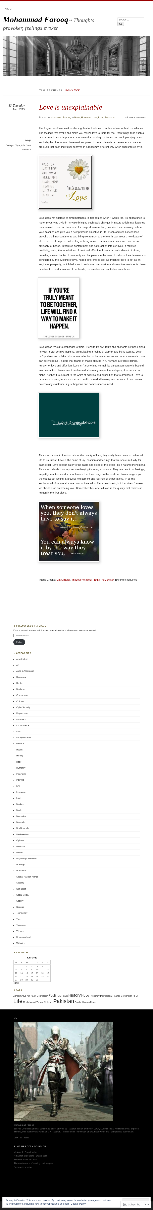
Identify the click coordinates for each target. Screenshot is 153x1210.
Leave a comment (136, 117)
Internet (20, 780)
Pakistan (20, 846)
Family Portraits (23, 737)
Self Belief (21, 889)
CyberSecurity (23, 707)
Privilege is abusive (23, 1167)
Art (17, 665)
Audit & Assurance (25, 671)
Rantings (20, 864)
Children (20, 701)
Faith (18, 731)
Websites (20, 943)
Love (100, 117)
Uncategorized (23, 937)
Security (20, 883)
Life (95, 117)
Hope (77, 117)
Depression (21, 713)
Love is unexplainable (70, 107)
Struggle (20, 907)
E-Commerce (22, 725)
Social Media (22, 895)
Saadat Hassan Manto (27, 877)
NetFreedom (22, 834)
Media (19, 810)
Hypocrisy (95, 996)
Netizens (48, 1002)
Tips (18, 919)
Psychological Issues (26, 858)
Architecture (22, 659)
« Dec (16, 983)
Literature (21, 792)
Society (20, 901)
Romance (110, 117)
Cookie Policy (78, 1203)
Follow (19, 642)
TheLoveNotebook (82, 579)
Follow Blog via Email (31, 626)
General (20, 743)
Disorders (21, 719)
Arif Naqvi (31, 996)
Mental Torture (36, 1002)
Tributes (20, 931)
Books (19, 683)
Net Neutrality (22, 828)
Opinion (20, 840)
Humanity (86, 117)
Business (20, 689)
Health (19, 749)
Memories (21, 816)
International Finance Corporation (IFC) (119, 996)
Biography (21, 677)
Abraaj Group (19, 996)
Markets (20, 804)
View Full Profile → (23, 1137)
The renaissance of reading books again (33, 1163)
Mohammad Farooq (35, 19)
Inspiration (21, 774)
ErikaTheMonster (104, 579)
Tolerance (21, 925)
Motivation (21, 822)
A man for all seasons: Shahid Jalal (30, 1156)
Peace (19, 852)
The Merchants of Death (25, 1159)
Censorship (21, 695)
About (9, 9)
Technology (21, 913)
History (19, 755)
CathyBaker (63, 579)
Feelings (10, 145)
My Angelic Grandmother (26, 1152)
